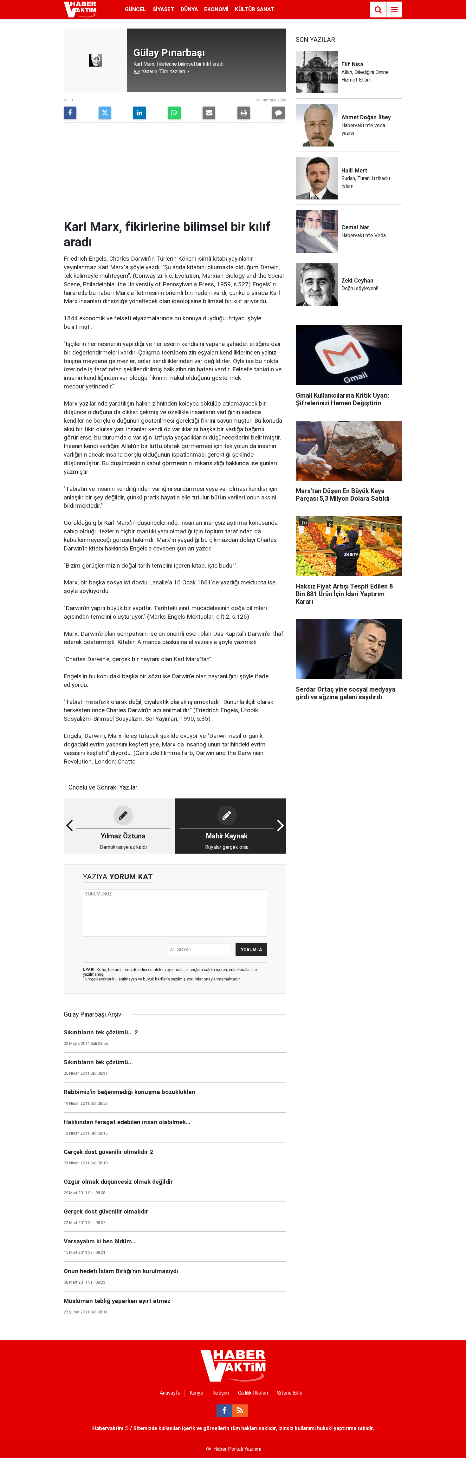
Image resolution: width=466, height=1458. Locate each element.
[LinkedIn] (139, 113)
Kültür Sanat (254, 9)
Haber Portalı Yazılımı (237, 1449)
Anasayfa (170, 1393)
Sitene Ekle (289, 1393)
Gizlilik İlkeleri (253, 1393)
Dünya (189, 9)
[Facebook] (70, 113)
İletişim (220, 1393)
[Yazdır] (243, 113)
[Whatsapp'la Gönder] (174, 113)
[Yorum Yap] (278, 113)
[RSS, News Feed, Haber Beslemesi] (240, 1410)
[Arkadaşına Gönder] (209, 113)
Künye (196, 1393)
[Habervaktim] (80, 9)
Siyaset (163, 9)
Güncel (135, 9)
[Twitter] (105, 113)
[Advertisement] (175, 171)
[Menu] (394, 10)
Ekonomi (216, 9)
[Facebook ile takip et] (224, 1410)
